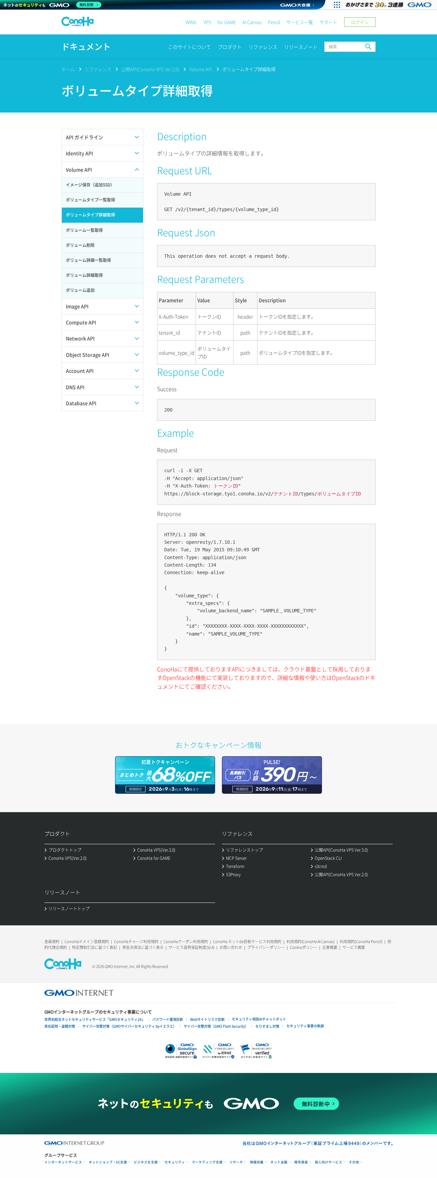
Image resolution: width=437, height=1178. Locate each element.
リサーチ (236, 1162)
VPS (207, 22)
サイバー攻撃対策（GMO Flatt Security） (216, 1026)
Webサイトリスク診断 (207, 1019)
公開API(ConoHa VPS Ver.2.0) (150, 69)
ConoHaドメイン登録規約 (87, 941)
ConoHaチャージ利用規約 (136, 941)
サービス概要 (353, 947)
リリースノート (301, 46)
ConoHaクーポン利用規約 (186, 941)
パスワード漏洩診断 (167, 1019)
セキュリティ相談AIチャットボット (259, 1019)
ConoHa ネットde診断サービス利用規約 (247, 941)
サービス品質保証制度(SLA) (191, 947)
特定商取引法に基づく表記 (94, 947)
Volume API (200, 69)
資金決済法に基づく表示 (143, 947)
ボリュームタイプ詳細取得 (249, 69)
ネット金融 (278, 1162)
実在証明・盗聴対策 (59, 1026)
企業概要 (329, 947)
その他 (354, 1162)
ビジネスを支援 (146, 1162)
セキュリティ (175, 1162)
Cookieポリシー (303, 947)
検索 (368, 47)
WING (191, 22)
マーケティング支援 (207, 1162)
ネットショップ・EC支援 (108, 1162)
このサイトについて (189, 46)
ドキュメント (86, 46)
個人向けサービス (328, 1162)
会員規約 (51, 941)
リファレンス (263, 46)
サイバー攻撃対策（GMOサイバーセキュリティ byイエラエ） (129, 1026)
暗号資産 (301, 1162)
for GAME (226, 22)
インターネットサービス (63, 1162)
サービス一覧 (299, 22)
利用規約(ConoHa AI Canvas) (310, 941)
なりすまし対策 (267, 1026)
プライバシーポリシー (266, 947)
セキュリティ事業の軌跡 (305, 1025)
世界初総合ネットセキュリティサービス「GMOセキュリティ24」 (94, 1019)
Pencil (274, 22)
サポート (328, 22)
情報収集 (257, 1162)
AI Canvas (252, 22)
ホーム (68, 69)
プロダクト (230, 46)
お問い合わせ (231, 947)
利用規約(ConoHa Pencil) (361, 941)
